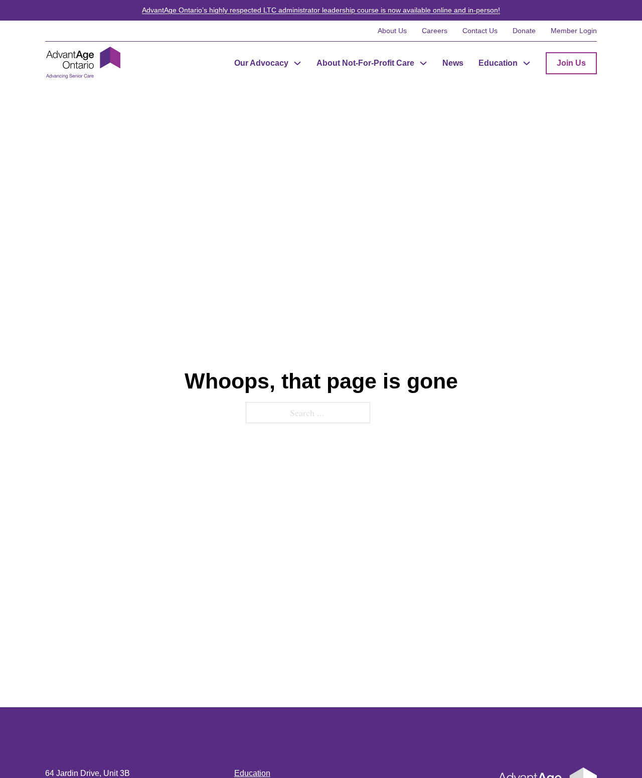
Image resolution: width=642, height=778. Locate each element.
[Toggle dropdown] (297, 63)
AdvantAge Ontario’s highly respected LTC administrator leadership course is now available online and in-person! (321, 10)
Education (498, 63)
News (452, 63)
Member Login (574, 31)
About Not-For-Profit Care (365, 63)
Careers (434, 31)
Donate (524, 31)
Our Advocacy (261, 63)
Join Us (571, 63)
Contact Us (480, 31)
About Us (392, 31)
